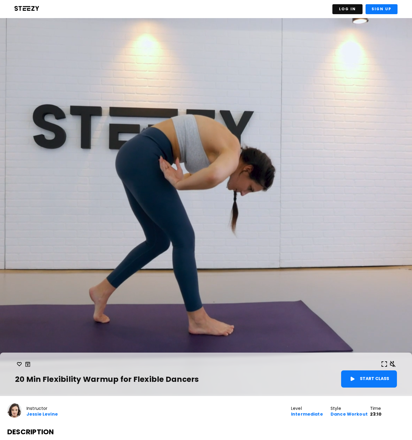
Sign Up (381, 8)
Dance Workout (349, 414)
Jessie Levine (42, 414)
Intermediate (307, 414)
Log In (347, 8)
